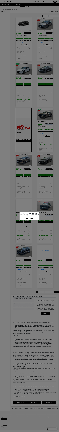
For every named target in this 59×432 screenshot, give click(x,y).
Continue (29, 218)
